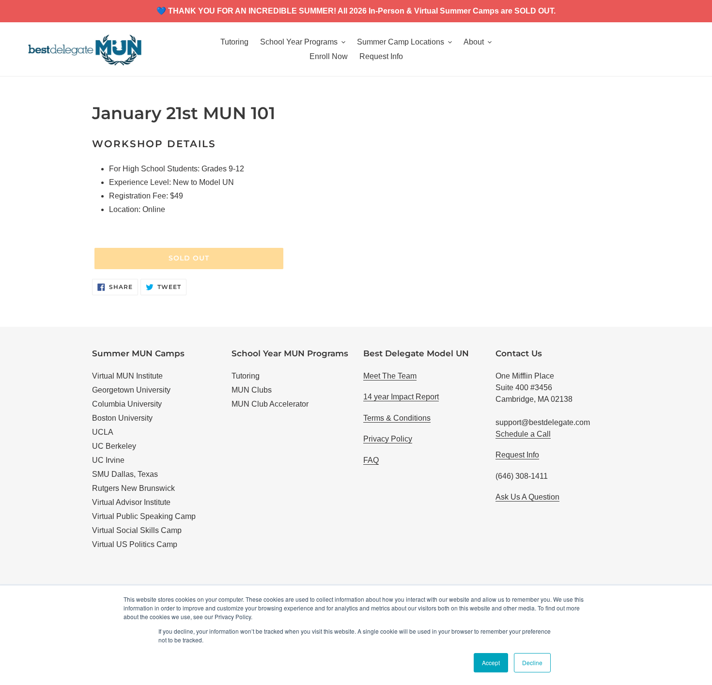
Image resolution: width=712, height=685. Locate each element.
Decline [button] (532, 662)
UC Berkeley (114, 446)
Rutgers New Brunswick (133, 488)
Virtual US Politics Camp (134, 544)
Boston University (122, 418)
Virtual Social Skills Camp (137, 530)
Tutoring (246, 376)
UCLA (102, 432)
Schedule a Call (523, 434)
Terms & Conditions (397, 418)
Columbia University (127, 404)
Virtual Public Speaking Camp (144, 516)
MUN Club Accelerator (270, 404)
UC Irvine (108, 460)
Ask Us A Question (527, 497)
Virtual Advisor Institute (131, 502)
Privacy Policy (387, 439)
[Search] (682, 49)
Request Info (517, 455)
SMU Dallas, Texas (125, 474)
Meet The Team (390, 376)
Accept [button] (491, 662)
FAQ (371, 460)
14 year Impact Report (401, 397)
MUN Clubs (252, 390)
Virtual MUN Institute (127, 376)
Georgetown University (131, 390)
